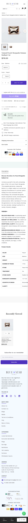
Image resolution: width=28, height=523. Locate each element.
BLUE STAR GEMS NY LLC (6, 337)
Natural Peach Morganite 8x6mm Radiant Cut (6, 340)
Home (3, 13)
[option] (14, 30)
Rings (3, 441)
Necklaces (5, 447)
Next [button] (25, 31)
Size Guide (23, 63)
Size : (5, 63)
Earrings (4, 444)
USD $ (5, 8)
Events (3, 426)
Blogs (3, 411)
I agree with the (14, 92)
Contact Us (5, 408)
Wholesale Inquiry (7, 456)
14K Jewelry (5, 450)
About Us (4, 406)
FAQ (3, 420)
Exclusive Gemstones (8, 439)
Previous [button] (3, 31)
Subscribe (14, 362)
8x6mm (6, 67)
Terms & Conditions (7, 417)
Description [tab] (5, 171)
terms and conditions (19, 92)
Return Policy (6, 423)
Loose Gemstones (7, 436)
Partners (4, 453)
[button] (16, 9)
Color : (6, 72)
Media (3, 414)
